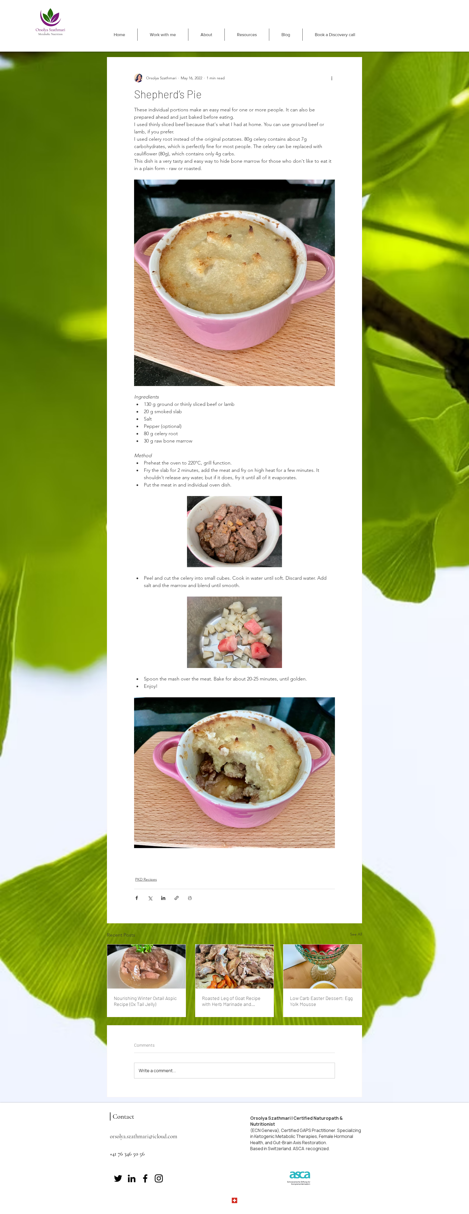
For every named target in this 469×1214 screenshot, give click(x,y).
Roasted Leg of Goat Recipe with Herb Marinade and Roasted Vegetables (231, 1001)
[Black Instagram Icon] (158, 1178)
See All (356, 934)
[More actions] (331, 78)
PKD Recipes (146, 879)
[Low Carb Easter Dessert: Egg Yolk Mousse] (322, 967)
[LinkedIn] (131, 1178)
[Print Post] (189, 898)
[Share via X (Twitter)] (150, 898)
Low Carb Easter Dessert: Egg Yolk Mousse (321, 1001)
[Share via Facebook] (136, 898)
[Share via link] (176, 898)
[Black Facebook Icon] (145, 1178)
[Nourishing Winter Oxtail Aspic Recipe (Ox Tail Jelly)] (146, 967)
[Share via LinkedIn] (163, 898)
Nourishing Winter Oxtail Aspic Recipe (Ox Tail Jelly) (145, 1001)
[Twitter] (118, 1178)
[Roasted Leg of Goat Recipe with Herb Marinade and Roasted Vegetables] (234, 967)
